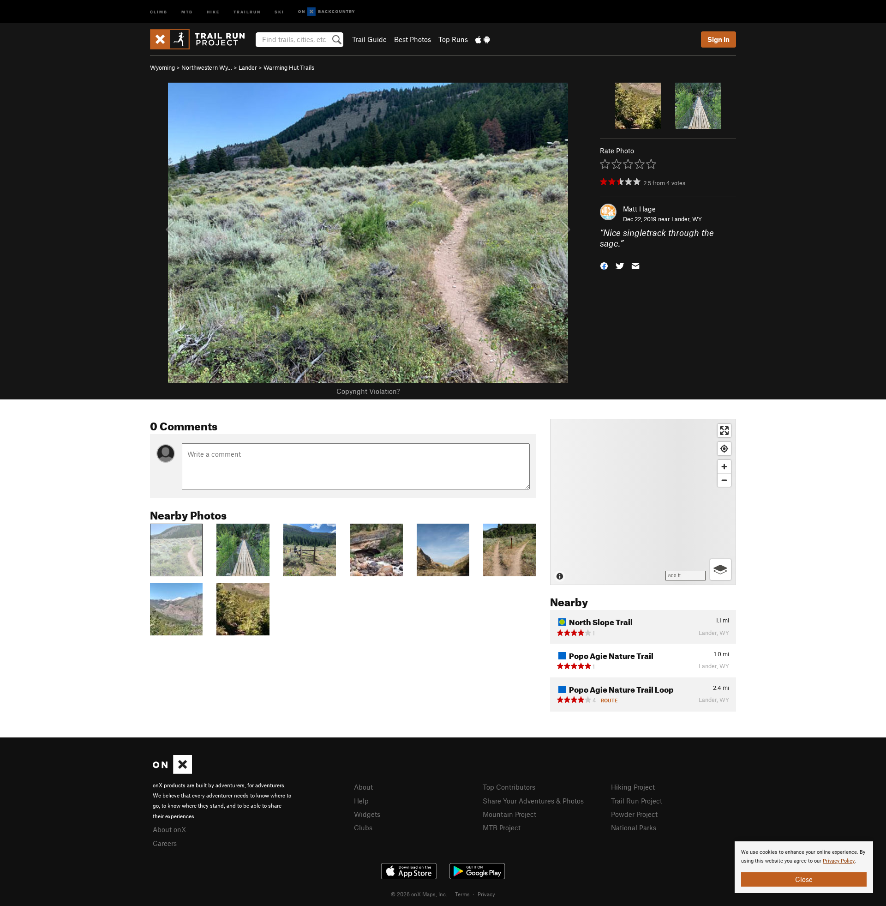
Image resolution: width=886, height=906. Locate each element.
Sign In (718, 39)
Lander (248, 67)
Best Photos (412, 39)
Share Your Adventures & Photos (533, 801)
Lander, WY (686, 219)
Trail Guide (369, 39)
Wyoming (162, 67)
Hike (213, 11)
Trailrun (247, 11)
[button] (604, 265)
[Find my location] (724, 448)
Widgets (367, 814)
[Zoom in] (724, 466)
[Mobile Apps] (482, 39)
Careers (165, 843)
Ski (279, 11)
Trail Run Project (636, 801)
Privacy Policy (839, 861)
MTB (187, 11)
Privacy (486, 894)
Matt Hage (639, 209)
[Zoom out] (724, 480)
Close (804, 879)
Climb (159, 11)
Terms (462, 894)
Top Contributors (509, 787)
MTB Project (502, 827)
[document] (804, 867)
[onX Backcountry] (326, 11)
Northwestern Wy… (206, 67)
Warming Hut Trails (288, 67)
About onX (169, 829)
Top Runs (453, 39)
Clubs (363, 827)
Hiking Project (633, 787)
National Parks (633, 827)
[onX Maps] (172, 771)
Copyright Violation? (368, 391)
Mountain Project (509, 814)
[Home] (202, 39)
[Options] (720, 569)
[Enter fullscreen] (724, 430)
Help (361, 801)
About (363, 787)
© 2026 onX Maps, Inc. (419, 894)
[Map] (643, 502)
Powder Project (634, 814)
